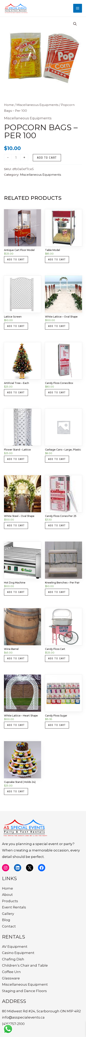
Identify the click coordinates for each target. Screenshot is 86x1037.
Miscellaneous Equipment (25, 984)
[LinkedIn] (17, 867)
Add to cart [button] (16, 259)
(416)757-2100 (13, 1024)
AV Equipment (14, 947)
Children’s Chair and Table (25, 965)
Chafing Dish (13, 959)
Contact (9, 926)
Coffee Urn (11, 972)
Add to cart (47, 157)
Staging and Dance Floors (24, 991)
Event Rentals (14, 907)
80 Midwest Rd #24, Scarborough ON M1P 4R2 (41, 1011)
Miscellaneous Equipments (37, 105)
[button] (75, 23)
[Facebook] (41, 867)
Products (10, 901)
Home (9, 105)
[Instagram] (5, 867)
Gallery (8, 914)
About (7, 895)
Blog (6, 920)
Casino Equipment (18, 953)
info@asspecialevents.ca (23, 1017)
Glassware (11, 978)
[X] (29, 867)
